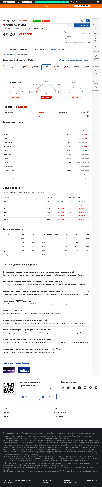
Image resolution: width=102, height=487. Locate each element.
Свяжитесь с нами (9, 417)
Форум (61, 49)
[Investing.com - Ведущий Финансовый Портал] (11, 2)
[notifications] (94, 2)
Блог (55, 408)
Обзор (5, 49)
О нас (5, 408)
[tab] (14, 67)
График (13, 49)
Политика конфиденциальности (70, 481)
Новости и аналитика (27, 49)
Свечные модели (22, 54)
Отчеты (42, 49)
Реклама (6, 413)
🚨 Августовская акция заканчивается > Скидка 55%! (51, 2)
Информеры (58, 421)
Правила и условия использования (48, 481)
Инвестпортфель (60, 417)
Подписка (84, 33)
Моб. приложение (60, 413)
